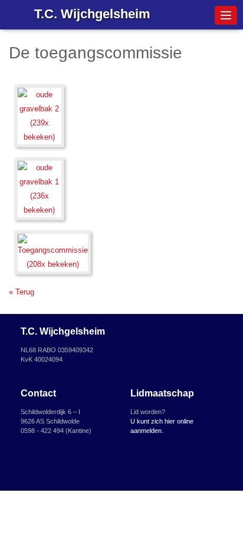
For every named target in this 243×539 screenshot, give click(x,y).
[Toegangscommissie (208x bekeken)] (53, 254)
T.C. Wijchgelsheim (92, 13)
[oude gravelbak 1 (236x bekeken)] (39, 190)
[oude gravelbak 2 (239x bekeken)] (39, 117)
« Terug (21, 291)
